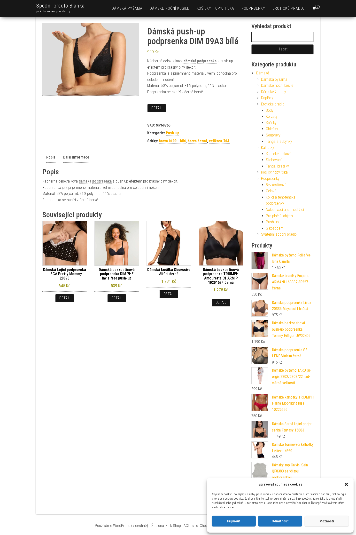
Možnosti (326, 521)
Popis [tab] (50, 157)
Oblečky (272, 129)
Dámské (262, 73)
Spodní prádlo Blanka (60, 6)
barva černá (197, 141)
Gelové (271, 191)
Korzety (272, 116)
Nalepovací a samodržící (285, 209)
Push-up (172, 133)
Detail (156, 108)
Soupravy (273, 135)
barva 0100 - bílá (172, 141)
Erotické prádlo (288, 8)
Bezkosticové (276, 185)
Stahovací (273, 160)
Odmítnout (280, 521)
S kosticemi (275, 228)
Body (269, 110)
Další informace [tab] (76, 157)
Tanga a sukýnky (279, 141)
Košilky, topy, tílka (215, 8)
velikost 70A (219, 141)
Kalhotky (267, 147)
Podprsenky (253, 8)
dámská (190, 61)
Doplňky (267, 98)
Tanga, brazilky (277, 166)
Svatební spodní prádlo (279, 234)
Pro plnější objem (279, 216)
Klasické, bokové (279, 154)
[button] (346, 484)
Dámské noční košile (169, 8)
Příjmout (233, 521)
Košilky (271, 122)
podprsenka (207, 61)
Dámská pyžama (127, 8)
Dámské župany (273, 91)
